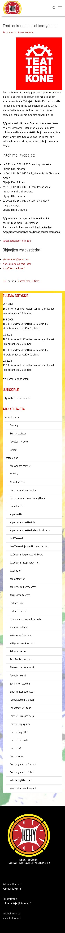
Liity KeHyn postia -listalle (16, 398)
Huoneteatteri (17, 506)
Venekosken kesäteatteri (23, 788)
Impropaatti (16, 514)
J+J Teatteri (16, 538)
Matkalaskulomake (12, 918)
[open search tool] (54, 7)
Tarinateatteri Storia (20, 708)
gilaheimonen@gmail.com (16, 259)
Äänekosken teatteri (20, 466)
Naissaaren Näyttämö (21, 635)
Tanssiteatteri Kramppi (22, 700)
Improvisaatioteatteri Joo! (23, 522)
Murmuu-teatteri (18, 627)
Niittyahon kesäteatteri (22, 643)
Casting (14, 425)
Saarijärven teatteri (20, 683)
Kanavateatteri (17, 579)
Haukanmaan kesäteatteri (23, 490)
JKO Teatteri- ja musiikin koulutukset (29, 546)
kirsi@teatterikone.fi (14, 268)
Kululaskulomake (11, 913)
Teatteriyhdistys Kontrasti (23, 764)
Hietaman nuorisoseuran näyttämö (27, 498)
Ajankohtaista (12, 417)
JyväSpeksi (15, 570)
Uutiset (35, 281)
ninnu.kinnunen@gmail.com (17, 264)
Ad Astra (14, 474)
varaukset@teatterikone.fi (17, 241)
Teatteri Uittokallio (19, 740)
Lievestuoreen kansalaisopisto (25, 619)
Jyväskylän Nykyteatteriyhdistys (26, 554)
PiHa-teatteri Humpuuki (22, 667)
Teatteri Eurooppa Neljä (22, 716)
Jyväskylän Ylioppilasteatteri (24, 562)
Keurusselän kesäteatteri (23, 587)
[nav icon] (60, 8)
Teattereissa (11, 458)
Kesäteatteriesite (19, 441)
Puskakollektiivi (18, 675)
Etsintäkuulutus (18, 433)
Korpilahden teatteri (20, 595)
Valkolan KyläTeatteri (20, 780)
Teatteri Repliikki (18, 732)
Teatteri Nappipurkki (20, 724)
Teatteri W (15, 748)
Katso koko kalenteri (18, 379)
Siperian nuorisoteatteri (22, 691)
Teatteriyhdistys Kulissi (22, 772)
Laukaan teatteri (18, 611)
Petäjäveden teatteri (20, 659)
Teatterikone (27, 32)
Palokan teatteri (18, 651)
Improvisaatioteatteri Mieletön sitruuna (30, 530)
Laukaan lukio (17, 603)
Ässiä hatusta (17, 482)
